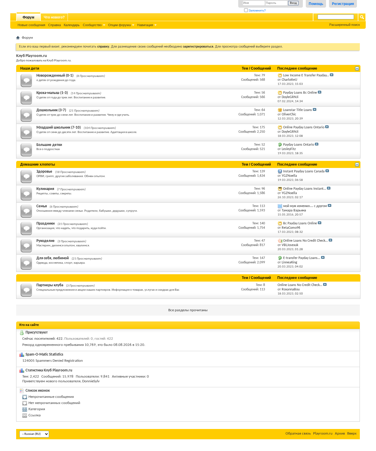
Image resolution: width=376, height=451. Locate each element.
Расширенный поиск (344, 24)
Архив (340, 433)
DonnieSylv (91, 381)
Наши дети (29, 68)
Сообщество (92, 25)
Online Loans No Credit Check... (305, 241)
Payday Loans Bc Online (300, 93)
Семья (41, 206)
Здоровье (44, 172)
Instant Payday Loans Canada (304, 171)
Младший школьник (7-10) (58, 127)
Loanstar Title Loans (297, 110)
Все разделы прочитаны (188, 310)
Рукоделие (45, 241)
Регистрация (343, 4)
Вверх (352, 433)
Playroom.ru (323, 433)
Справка (54, 25)
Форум (28, 17)
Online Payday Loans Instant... (304, 189)
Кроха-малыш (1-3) (52, 93)
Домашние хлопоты (37, 164)
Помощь (316, 4)
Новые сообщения (31, 25)
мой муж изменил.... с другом (305, 206)
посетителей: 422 (48, 339)
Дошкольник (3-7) (51, 110)
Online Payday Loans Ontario (303, 127)
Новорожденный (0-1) (54, 76)
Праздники (45, 224)
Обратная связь (298, 433)
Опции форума (119, 25)
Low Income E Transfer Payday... (306, 75)
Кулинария (45, 189)
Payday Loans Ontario (298, 145)
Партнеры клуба (49, 285)
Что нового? (54, 17)
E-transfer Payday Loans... (301, 258)
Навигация (145, 25)
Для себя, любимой (52, 258)
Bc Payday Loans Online (300, 223)
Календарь (72, 25)
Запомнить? (257, 10)
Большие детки (49, 145)
